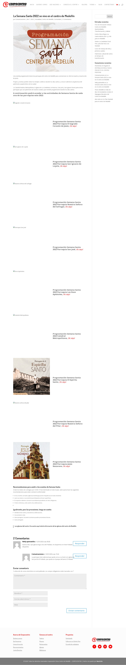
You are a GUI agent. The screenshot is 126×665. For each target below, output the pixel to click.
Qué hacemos (54, 4)
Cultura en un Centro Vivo (73, 641)
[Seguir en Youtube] (110, 646)
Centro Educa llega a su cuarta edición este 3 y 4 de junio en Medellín (103, 36)
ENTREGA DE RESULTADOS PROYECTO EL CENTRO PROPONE (103, 70)
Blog (100, 4)
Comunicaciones (20, 19)
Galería (84, 4)
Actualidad (38, 19)
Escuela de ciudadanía (72, 644)
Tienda (92, 4)
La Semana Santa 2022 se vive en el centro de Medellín (103, 77)
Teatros (41, 638)
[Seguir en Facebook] (94, 646)
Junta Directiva (17, 650)
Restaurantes (43, 644)
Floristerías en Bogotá (101, 66)
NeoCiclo (99, 661)
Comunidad (57, 19)
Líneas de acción (18, 644)
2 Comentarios (66, 19)
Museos (41, 641)
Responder (79, 543)
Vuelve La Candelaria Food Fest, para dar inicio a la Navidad (103, 44)
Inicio (32, 4)
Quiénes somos (41, 4)
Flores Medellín (99, 90)
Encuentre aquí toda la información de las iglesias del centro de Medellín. (53, 526)
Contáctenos (109, 4)
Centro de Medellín (47, 19)
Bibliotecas (42, 650)
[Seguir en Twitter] (100, 646)
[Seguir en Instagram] (105, 646)
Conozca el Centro (70, 4)
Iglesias (41, 647)
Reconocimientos (18, 647)
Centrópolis (69, 638)
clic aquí (73, 126)
